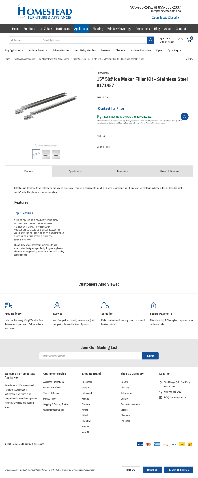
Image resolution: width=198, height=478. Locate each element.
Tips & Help (173, 50)
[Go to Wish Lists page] (181, 40)
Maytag (85, 398)
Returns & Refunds (52, 387)
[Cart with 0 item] (189, 40)
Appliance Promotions (53, 382)
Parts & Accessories (130, 404)
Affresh (85, 415)
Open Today (164, 17)
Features (28, 171)
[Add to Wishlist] (185, 116)
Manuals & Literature (169, 171)
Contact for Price (111, 108)
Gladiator (86, 404)
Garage (124, 409)
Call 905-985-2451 (172, 391)
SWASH (85, 426)
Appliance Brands (36, 50)
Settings (131, 470)
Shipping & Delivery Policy (141, 123)
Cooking (125, 382)
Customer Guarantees (53, 409)
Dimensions (122, 171)
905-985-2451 (141, 7)
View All (85, 432)
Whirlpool (86, 387)
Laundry (124, 398)
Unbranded (87, 393)
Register (170, 41)
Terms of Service (51, 393)
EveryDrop (87, 421)
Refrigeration (127, 393)
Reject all (152, 470)
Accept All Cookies (179, 470)
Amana (85, 409)
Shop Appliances (12, 50)
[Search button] (150, 40)
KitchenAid (87, 382)
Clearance (125, 415)
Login (162, 41)
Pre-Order (125, 421)
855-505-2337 (169, 7)
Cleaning (125, 387)
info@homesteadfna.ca (175, 397)
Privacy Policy (49, 398)
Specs (75, 171)
